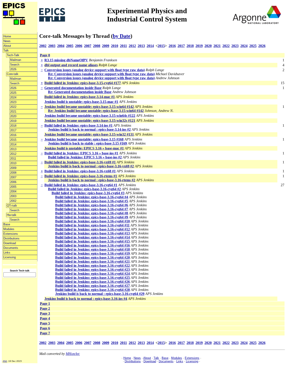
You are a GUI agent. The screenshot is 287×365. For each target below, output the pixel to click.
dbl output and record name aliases (71, 65)
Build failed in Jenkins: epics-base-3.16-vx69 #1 (80, 162)
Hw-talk (11, 215)
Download (9, 243)
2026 (13, 69)
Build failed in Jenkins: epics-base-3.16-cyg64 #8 (91, 213)
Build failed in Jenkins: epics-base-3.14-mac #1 (79, 97)
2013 (13, 149)
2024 (13, 97)
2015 (13, 139)
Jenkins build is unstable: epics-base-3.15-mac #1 (81, 102)
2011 (13, 158)
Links (6, 252)
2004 (13, 191)
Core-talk (12, 74)
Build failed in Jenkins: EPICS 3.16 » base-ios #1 (81, 153)
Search (14, 64)
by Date (121, 36)
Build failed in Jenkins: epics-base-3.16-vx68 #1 (80, 171)
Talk (6, 50)
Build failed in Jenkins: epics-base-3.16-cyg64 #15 (92, 241)
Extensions (10, 233)
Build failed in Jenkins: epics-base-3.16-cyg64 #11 (92, 225)
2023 (13, 102)
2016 (13, 135)
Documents (10, 248)
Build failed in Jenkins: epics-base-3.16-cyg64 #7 (91, 209)
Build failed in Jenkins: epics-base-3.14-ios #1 (78, 125)
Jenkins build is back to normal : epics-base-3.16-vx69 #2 (91, 166)
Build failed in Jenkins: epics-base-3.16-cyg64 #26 (92, 282)
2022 (13, 107)
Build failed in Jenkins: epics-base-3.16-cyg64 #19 (92, 253)
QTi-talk (12, 205)
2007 (13, 177)
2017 (13, 130)
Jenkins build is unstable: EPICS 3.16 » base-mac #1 (84, 148)
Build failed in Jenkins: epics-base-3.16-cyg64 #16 (92, 245)
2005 (13, 186)
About (7, 45)
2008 (13, 172)
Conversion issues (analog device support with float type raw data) (94, 70)
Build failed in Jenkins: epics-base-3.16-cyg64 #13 (92, 233)
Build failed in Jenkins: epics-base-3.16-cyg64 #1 (80, 185)
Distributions (11, 238)
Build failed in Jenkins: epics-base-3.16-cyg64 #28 (92, 290)
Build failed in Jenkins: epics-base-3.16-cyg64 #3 (88, 193)
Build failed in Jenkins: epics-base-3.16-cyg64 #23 (92, 269)
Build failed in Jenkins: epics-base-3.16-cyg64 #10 (92, 221)
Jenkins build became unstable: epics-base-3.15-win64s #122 (89, 115)
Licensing (9, 257)
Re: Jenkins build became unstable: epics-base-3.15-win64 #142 (96, 111)
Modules (8, 229)
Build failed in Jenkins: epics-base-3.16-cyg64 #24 (92, 273)
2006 (13, 182)
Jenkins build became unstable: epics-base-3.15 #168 (84, 139)
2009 (13, 168)
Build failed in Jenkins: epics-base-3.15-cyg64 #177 (82, 83)
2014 (13, 144)
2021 (13, 111)
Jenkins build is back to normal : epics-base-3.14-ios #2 (89, 129)
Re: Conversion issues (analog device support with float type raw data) (101, 74)
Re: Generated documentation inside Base (79, 92)
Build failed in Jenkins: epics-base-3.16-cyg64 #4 (91, 197)
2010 (13, 163)
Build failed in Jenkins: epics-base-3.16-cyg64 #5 (91, 201)
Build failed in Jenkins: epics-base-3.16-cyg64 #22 (92, 265)
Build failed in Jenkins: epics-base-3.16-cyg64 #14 (92, 237)
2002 (13, 201)
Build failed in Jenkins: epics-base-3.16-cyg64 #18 (92, 249)
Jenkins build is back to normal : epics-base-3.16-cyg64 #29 (99, 294)
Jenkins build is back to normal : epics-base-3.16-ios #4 (85, 299)
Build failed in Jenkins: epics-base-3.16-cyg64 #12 (92, 229)
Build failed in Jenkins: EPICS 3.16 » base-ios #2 (85, 157)
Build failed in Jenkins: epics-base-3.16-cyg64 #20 (92, 257)
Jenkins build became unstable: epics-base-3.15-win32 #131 (89, 134)
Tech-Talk (13, 55)
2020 (13, 116)
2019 (13, 121)
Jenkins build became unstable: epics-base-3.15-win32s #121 (89, 120)
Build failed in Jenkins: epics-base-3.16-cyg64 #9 (91, 217)
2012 (13, 154)
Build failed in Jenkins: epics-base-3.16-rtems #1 (80, 176)
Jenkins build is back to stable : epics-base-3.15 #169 (87, 143)
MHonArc (73, 354)
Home (7, 36)
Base (6, 224)
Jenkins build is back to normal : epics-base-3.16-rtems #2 (91, 180)
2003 (13, 196)
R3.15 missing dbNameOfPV (66, 60)
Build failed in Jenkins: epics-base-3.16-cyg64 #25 (92, 278)
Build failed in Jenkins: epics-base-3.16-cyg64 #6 (91, 205)
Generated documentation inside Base (73, 88)
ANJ (5, 361)
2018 (13, 125)
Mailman (15, 60)
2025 (13, 92)
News (7, 41)
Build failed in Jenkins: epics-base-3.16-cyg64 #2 (84, 189)
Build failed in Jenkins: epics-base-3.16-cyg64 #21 (92, 261)
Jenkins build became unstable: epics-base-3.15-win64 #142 (89, 107)
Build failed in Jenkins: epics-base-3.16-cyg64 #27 (92, 286)
